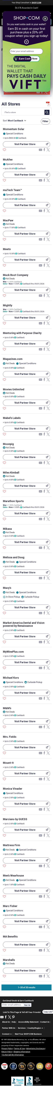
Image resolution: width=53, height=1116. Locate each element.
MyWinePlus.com (13, 651)
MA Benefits (10, 936)
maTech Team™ (12, 190)
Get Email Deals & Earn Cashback (18, 1001)
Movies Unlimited (13, 389)
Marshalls (9, 959)
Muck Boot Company (15, 275)
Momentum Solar (13, 129)
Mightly (7, 305)
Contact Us (44, 1022)
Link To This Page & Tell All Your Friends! (22, 1011)
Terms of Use (19, 1049)
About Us (6, 1022)
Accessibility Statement (28, 1022)
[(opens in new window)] (34, 1082)
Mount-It (8, 762)
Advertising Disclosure (35, 1049)
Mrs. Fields (9, 736)
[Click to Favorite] (4, 150)
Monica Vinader (12, 788)
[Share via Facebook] (42, 92)
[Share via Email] (38, 92)
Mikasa (7, 528)
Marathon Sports (13, 501)
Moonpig (8, 444)
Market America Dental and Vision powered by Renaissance (23, 624)
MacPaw (8, 220)
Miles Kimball (11, 472)
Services (22, 1028)
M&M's (7, 708)
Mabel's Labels (12, 418)
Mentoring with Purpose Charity (22, 333)
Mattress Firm (11, 845)
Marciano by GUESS (15, 819)
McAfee (8, 159)
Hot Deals (10, 224)
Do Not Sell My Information (13, 1055)
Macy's (7, 587)
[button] (35, 1028)
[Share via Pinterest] (13, 1017)
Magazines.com (13, 358)
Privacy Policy (7, 1049)
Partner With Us (8, 1028)
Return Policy (6, 1052)
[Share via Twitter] (45, 92)
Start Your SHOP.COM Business (28, 1034)
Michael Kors (11, 677)
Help (14, 1022)
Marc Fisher (10, 906)
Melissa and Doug (13, 557)
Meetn (7, 249)
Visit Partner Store (19, 145)
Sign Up (27, 1005)
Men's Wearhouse (13, 875)
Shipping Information (22, 1052)
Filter (45, 121)
